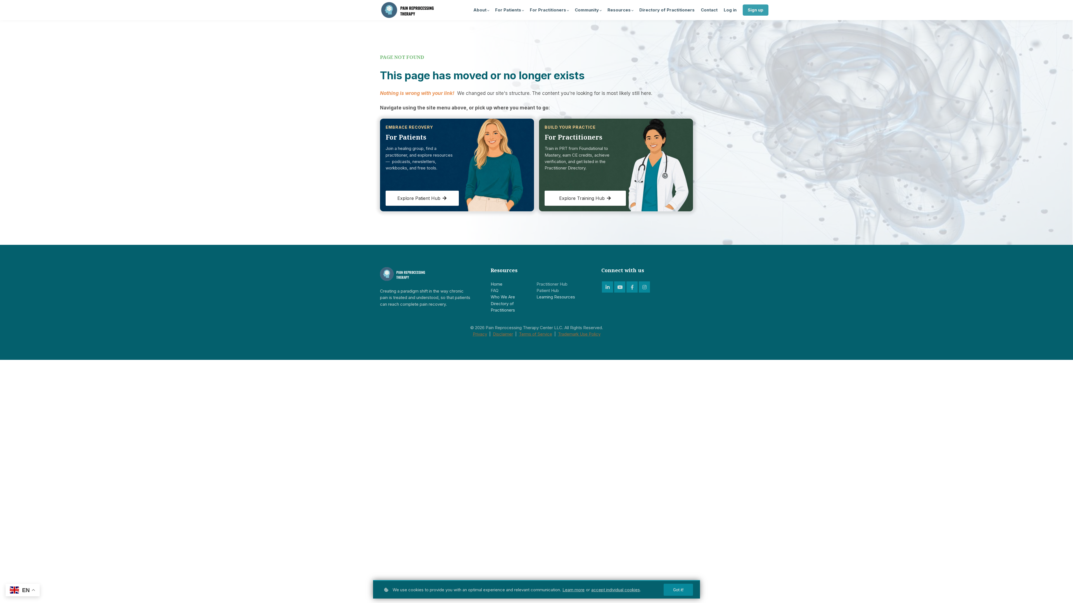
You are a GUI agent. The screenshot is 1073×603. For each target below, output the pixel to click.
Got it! (678, 589)
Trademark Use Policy (579, 334)
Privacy (480, 334)
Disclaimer (503, 334)
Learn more (573, 589)
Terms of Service (535, 334)
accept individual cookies (615, 589)
